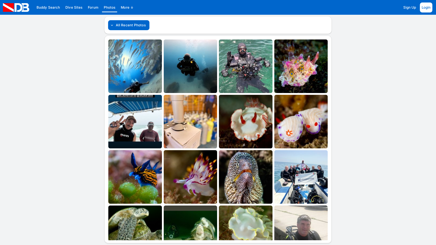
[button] (48, 7)
